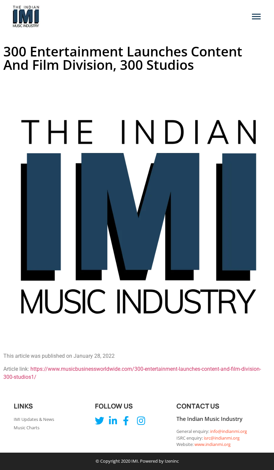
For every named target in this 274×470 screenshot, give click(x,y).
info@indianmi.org (228, 431)
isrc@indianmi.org (222, 438)
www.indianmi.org (212, 444)
